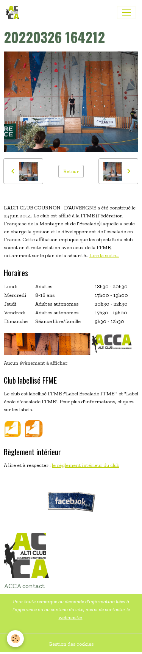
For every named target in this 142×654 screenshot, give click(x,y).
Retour (71, 171)
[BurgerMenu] (126, 12)
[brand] (14, 12)
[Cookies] (15, 638)
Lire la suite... (104, 255)
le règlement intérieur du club (85, 465)
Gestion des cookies (71, 644)
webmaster (71, 617)
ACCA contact (24, 586)
